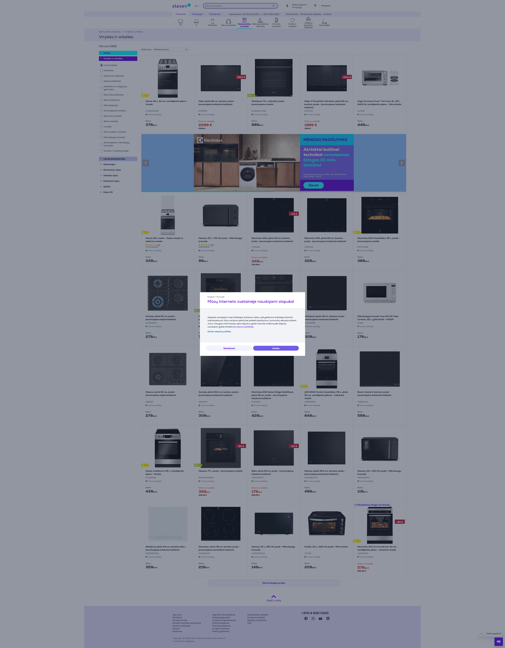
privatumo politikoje (243, 326)
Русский (220, 297)
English (211, 297)
